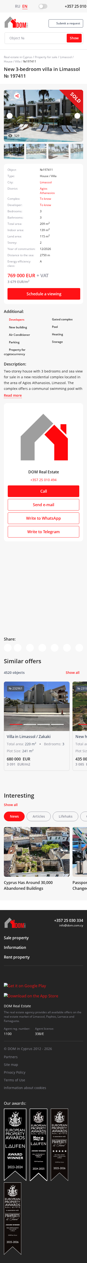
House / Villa (12, 61)
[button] (77, 116)
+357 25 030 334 (68, 920)
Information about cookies (25, 1087)
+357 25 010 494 (43, 479)
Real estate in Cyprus (18, 57)
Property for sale (46, 57)
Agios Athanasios (47, 190)
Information (15, 947)
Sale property (16, 937)
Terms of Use (14, 1080)
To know (45, 199)
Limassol (66, 57)
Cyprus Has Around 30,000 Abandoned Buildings (28, 885)
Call (43, 491)
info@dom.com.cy (71, 925)
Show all (73, 672)
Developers (16, 319)
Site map (11, 1064)
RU (17, 6)
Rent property (17, 957)
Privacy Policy (14, 1072)
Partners (11, 1057)
